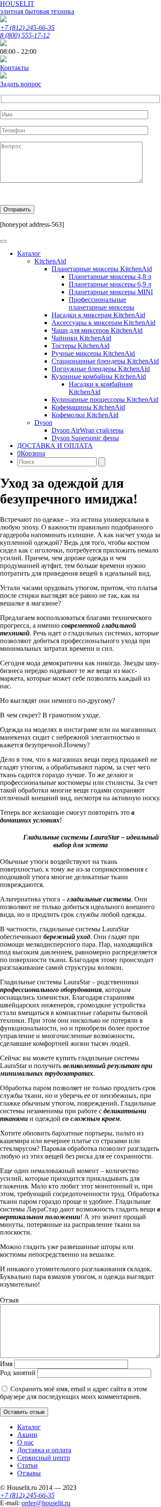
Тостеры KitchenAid (80, 345)
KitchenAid (50, 261)
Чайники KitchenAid (81, 338)
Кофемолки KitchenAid (85, 414)
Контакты (14, 67)
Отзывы (29, 1473)
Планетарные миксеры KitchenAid (102, 268)
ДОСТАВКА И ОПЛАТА (55, 445)
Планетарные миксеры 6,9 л (110, 284)
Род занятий (18, 1372)
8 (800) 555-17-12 (25, 35)
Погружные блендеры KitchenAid (101, 368)
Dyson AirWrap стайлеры (88, 430)
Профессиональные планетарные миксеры (101, 303)
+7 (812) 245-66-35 (27, 27)
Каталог (29, 253)
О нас (25, 1442)
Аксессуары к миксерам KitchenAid (103, 322)
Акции (27, 1434)
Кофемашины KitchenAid (88, 407)
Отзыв (9, 1300)
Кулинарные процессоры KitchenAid (105, 399)
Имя (6, 1363)
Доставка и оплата (44, 1450)
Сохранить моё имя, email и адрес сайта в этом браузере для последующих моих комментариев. (73, 1392)
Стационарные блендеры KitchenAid (105, 361)
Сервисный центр (43, 1457)
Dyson (43, 422)
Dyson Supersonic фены (85, 438)
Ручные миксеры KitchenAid (93, 353)
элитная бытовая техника (37, 11)
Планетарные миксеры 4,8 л (110, 276)
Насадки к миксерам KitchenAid (98, 315)
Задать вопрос (20, 84)
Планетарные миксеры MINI (111, 292)
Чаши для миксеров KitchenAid (97, 330)
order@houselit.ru (45, 1503)
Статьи (27, 1465)
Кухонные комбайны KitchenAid (99, 376)
